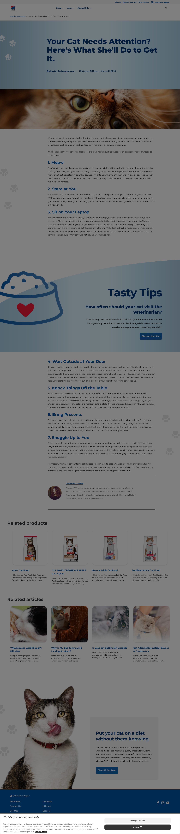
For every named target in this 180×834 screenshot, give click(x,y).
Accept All (137, 827)
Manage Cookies (137, 821)
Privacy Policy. (41, 831)
